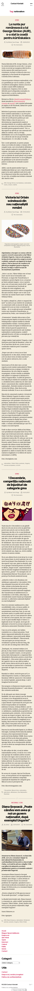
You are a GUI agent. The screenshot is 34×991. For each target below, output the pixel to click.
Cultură (4, 944)
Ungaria (27, 463)
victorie (18, 465)
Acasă (4, 931)
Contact (4, 951)
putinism (21, 463)
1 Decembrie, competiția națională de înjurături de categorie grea (17, 483)
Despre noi (5, 935)
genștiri (12, 103)
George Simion (11, 183)
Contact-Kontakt (17, 3)
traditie (15, 185)
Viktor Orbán (23, 922)
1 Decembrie (7, 790)
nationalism (27, 183)
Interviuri (5, 942)
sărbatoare (14, 792)
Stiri (21, 802)
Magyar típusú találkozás (10, 933)
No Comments (18, 45)
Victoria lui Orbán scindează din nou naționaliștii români (17, 202)
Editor (7, 824)
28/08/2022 (26, 42)
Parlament (27, 920)
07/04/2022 (26, 212)
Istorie (4, 949)
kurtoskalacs (20, 183)
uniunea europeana (9, 465)
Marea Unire (15, 790)
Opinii (17, 20)
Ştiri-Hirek (5, 937)
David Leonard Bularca (23, 99)
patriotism (7, 792)
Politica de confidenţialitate (11, 977)
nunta (5, 185)
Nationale (14, 802)
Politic (4, 946)
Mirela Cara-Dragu (13, 42)
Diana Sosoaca (11, 920)
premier (6, 922)
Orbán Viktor (15, 463)
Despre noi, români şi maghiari (12, 974)
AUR (5, 183)
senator (11, 922)
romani (10, 185)
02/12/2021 (26, 492)
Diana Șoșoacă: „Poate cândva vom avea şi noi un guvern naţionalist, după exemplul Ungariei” (17, 813)
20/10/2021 (16, 824)
